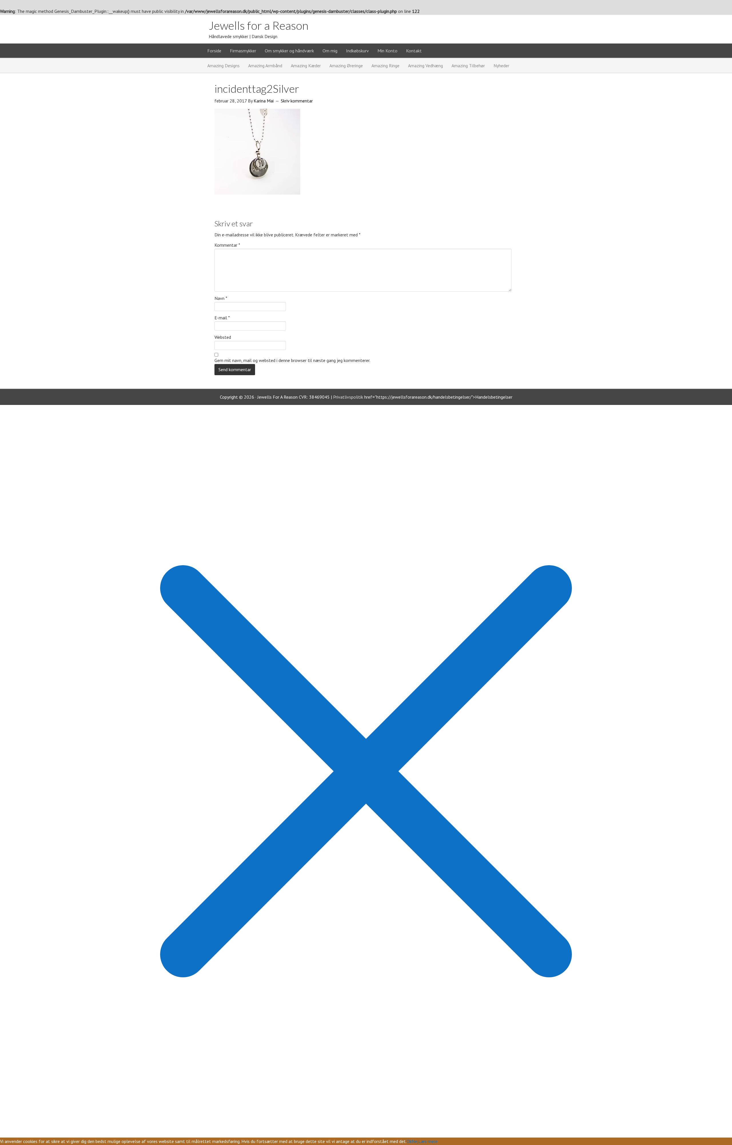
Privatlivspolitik (348, 397)
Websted (222, 337)
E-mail (222, 318)
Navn (220, 298)
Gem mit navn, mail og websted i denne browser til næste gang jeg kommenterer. (292, 360)
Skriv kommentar (297, 101)
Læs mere (427, 1141)
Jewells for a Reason (259, 25)
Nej (415, 1141)
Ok (409, 1141)
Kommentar (227, 245)
